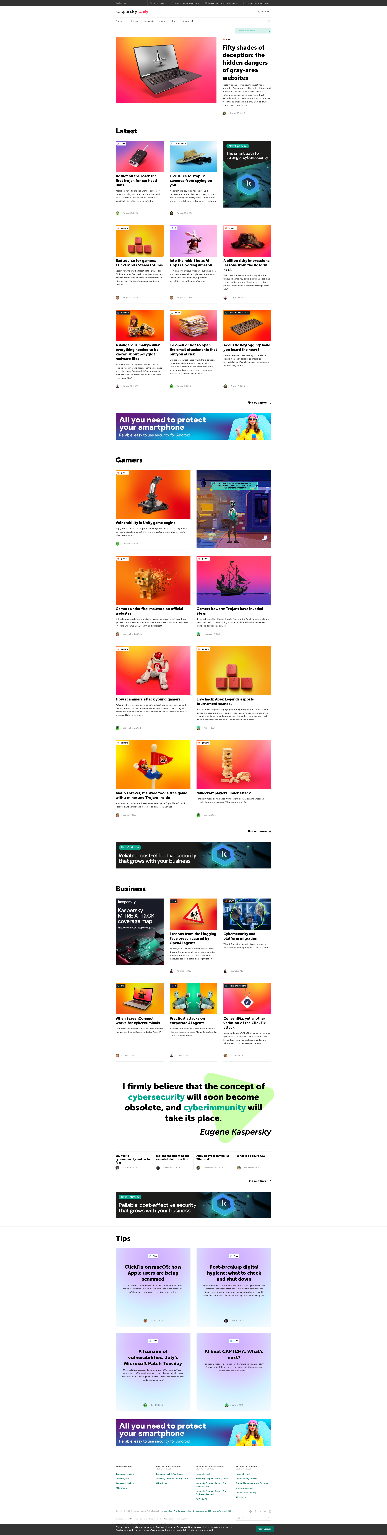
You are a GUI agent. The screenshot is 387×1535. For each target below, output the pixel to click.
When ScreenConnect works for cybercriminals (138, 1020)
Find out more (257, 402)
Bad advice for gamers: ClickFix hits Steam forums (139, 262)
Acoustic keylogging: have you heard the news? (246, 347)
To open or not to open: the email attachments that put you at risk (193, 349)
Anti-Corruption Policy (182, 1511)
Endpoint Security (244, 1488)
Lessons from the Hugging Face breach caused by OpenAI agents (193, 938)
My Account (263, 11)
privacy (232, 228)
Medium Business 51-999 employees (223, 3)
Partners (138, 1519)
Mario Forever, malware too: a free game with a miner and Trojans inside (151, 795)
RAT (122, 986)
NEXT (231, 901)
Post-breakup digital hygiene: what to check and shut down (234, 1273)
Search (268, 31)
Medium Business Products (210, 1466)
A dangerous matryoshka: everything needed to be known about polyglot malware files (138, 352)
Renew (134, 21)
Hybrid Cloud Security (246, 1493)
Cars (122, 143)
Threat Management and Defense (252, 1483)
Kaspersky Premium (125, 1483)
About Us (129, 1519)
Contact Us (120, 1519)
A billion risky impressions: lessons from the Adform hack (246, 265)
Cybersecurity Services (246, 1478)
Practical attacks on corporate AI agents (187, 1020)
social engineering (237, 986)
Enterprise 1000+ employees (257, 3)
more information (206, 1530)
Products (120, 21)
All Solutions (121, 1488)
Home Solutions (124, 1466)
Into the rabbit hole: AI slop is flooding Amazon (191, 262)
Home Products (159, 3)
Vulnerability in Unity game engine (146, 523)
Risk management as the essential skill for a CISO (173, 1157)
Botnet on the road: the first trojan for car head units (136, 180)
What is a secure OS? (251, 1156)
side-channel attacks (238, 312)
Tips (154, 1256)
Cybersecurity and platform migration (240, 936)
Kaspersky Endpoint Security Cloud (172, 1478)
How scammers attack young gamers (148, 699)
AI (175, 228)
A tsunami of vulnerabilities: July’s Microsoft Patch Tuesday (153, 1357)
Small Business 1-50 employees (187, 3)
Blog (173, 21)
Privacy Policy (166, 1511)
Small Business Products (168, 1466)
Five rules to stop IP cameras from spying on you (191, 180)
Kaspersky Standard (125, 1474)
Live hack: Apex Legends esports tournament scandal (225, 701)
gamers (124, 228)
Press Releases (169, 1519)
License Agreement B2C (202, 1511)
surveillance (180, 143)
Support (162, 21)
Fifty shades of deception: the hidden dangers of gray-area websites (245, 62)
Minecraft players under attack (224, 793)
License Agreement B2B (222, 1511)
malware (124, 312)
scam (228, 39)
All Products (161, 1483)
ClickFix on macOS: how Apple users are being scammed (153, 1273)
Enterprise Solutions (246, 1466)
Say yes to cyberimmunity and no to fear (132, 1159)
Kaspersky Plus (122, 1478)
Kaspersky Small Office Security (170, 1474)
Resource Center (155, 1519)
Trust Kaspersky (182, 1519)
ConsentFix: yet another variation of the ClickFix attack (244, 1023)
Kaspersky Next (203, 1474)
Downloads (148, 21)
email (177, 312)
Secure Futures (190, 21)
